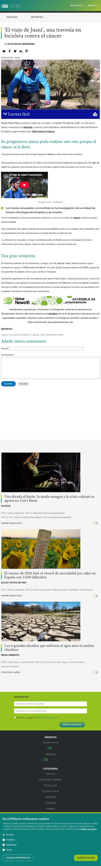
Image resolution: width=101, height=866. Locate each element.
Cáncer (4, 335)
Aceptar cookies (86, 858)
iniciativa (53, 313)
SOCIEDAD (50, 803)
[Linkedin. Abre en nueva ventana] (21, 51)
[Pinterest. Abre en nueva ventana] (26, 51)
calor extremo (86, 590)
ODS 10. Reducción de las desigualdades (45, 513)
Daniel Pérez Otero (54, 335)
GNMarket (50, 754)
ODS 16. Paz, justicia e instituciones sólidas (21, 517)
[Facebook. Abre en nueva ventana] (9, 51)
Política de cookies (89, 829)
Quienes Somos (50, 742)
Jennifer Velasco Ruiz (11, 523)
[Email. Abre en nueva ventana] (4, 51)
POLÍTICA (6, 506)
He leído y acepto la (36, 717)
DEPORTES (37, 17)
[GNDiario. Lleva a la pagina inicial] (11, 6)
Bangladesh (65, 517)
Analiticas (10, 840)
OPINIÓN (50, 809)
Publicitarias (11, 845)
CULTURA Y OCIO (50, 791)
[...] (50, 748)
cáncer (76, 218)
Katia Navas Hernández (21, 44)
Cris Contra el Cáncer (19, 335)
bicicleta (28, 127)
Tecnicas (10, 835)
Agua (64, 662)
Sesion (9, 850)
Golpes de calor (59, 590)
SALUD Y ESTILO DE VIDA (13, 582)
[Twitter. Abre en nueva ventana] (15, 51)
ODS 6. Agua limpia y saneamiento (17, 662)
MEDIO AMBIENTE (10, 655)
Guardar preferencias (18, 858)
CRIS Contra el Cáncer (43, 131)
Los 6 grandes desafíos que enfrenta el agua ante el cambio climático (49, 648)
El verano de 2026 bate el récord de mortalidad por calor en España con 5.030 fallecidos (50, 575)
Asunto (4, 348)
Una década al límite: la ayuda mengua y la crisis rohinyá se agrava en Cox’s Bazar (49, 499)
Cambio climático (76, 662)
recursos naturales (10, 666)
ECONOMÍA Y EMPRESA (50, 780)
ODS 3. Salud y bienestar (12, 513)
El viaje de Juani (37, 335)
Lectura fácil (18, 114)
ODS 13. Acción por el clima (38, 590)
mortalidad (73, 590)
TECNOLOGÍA (50, 785)
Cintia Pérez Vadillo (10, 672)
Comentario (7, 355)
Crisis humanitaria (50, 517)
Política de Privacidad (46, 717)
